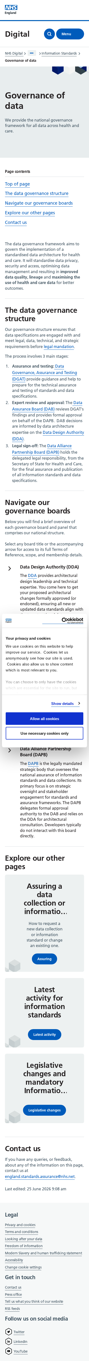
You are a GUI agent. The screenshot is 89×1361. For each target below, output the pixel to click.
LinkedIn (20, 1341)
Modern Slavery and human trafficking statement (43, 1253)
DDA (32, 575)
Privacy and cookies (20, 1225)
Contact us (16, 222)
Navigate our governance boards (39, 203)
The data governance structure (36, 193)
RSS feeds (12, 1308)
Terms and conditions (21, 1232)
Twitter (19, 1332)
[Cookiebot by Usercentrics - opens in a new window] (62, 620)
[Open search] (49, 34)
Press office (13, 1295)
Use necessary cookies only (44, 733)
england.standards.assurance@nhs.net (40, 1176)
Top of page (17, 184)
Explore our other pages (30, 213)
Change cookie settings (23, 1267)
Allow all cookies (44, 719)
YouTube (21, 1351)
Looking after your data (23, 1239)
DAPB (33, 763)
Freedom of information (24, 1246)
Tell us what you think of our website (34, 1301)
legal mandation (59, 346)
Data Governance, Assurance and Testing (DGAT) (44, 372)
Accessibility (14, 1260)
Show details (62, 703)
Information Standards (59, 53)
